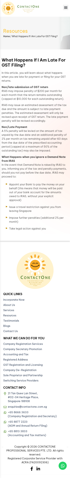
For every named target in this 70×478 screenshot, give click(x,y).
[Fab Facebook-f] (32, 469)
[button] (65, 7)
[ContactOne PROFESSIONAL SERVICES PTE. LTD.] (35, 270)
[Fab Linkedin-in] (38, 469)
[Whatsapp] (63, 466)
